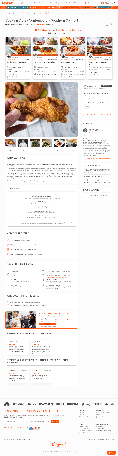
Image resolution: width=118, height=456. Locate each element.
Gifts (88, 3)
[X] (24, 427)
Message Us (103, 2)
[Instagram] (5, 427)
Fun (94, 102)
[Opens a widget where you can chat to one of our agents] (111, 453)
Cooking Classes (22, 3)
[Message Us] (99, 3)
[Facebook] (8, 427)
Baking (87, 102)
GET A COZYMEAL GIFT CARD (97, 115)
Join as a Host (100, 417)
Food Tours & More (72, 3)
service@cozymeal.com (53, 277)
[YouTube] (17, 427)
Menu (28, 71)
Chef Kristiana (93, 129)
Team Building (54, 3)
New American (103, 102)
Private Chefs (38, 3)
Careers (98, 419)
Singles (87, 106)
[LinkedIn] (27, 427)
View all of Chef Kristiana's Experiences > (98, 158)
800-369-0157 (66, 277)
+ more (48, 353)
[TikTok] (11, 427)
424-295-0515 (106, 3)
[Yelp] (14, 427)
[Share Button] (107, 24)
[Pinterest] (21, 427)
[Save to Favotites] (111, 24)
